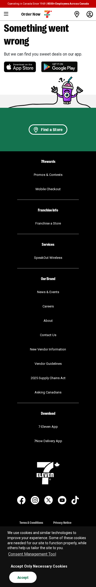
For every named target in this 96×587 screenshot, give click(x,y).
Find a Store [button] (52, 129)
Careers (48, 306)
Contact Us (48, 335)
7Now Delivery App (48, 441)
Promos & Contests (48, 175)
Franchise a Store (48, 223)
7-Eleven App (48, 427)
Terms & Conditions (31, 522)
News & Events (48, 292)
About (48, 321)
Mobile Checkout (48, 189)
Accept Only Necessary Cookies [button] (39, 566)
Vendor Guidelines (48, 364)
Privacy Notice (62, 522)
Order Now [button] (31, 14)
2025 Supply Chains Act (48, 378)
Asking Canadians (48, 392)
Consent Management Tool (32, 554)
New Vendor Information (48, 349)
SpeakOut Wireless (48, 258)
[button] (6, 14)
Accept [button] (22, 577)
